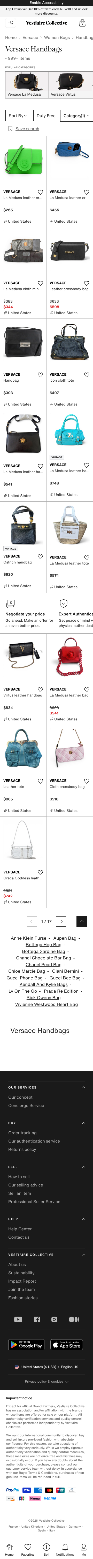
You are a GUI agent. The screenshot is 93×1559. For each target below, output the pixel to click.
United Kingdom (32, 1527)
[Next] (61, 921)
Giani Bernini (65, 971)
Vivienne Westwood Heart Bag (46, 1004)
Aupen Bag (64, 938)
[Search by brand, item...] (10, 23)
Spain (42, 1531)
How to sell (19, 1176)
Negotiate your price (25, 614)
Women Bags (57, 37)
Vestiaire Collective (31, 1255)
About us (17, 1264)
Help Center (20, 1229)
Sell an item (19, 1193)
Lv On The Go (23, 991)
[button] (82, 22)
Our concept (20, 1097)
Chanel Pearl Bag (43, 964)
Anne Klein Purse (29, 938)
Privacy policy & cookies (44, 1381)
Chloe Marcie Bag (26, 971)
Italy (52, 1531)
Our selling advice (25, 1185)
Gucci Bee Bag (65, 978)
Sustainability (21, 1273)
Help (13, 1219)
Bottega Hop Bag (43, 944)
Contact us (18, 1237)
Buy (12, 1123)
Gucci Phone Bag (24, 978)
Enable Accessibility (46, 2)
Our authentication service (34, 1141)
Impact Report (22, 1281)
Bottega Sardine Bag (43, 951)
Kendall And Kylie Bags (44, 984)
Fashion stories (23, 1298)
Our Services (22, 1087)
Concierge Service (26, 1105)
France (13, 1527)
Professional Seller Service (34, 1201)
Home (11, 37)
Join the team (21, 1289)
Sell (13, 1167)
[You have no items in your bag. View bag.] (82, 22)
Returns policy (22, 1149)
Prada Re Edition (61, 991)
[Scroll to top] (81, 921)
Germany (74, 1527)
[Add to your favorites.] (40, 192)
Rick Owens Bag (44, 997)
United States (56, 1527)
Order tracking (22, 1133)
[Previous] (32, 921)
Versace (30, 37)
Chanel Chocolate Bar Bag (43, 958)
